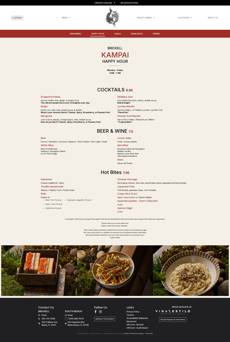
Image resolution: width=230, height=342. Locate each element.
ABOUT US (213, 17)
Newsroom (132, 321)
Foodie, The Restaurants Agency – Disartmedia (138, 333)
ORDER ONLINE (103, 2)
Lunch (117, 34)
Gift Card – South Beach (137, 328)
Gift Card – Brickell (135, 324)
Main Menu (75, 34)
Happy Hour (97, 34)
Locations (183, 17)
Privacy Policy (133, 311)
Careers (130, 315)
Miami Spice (137, 34)
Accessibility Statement (137, 318)
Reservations (129, 2)
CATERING (17, 17)
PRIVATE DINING (144, 17)
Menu (64, 17)
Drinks (156, 34)
